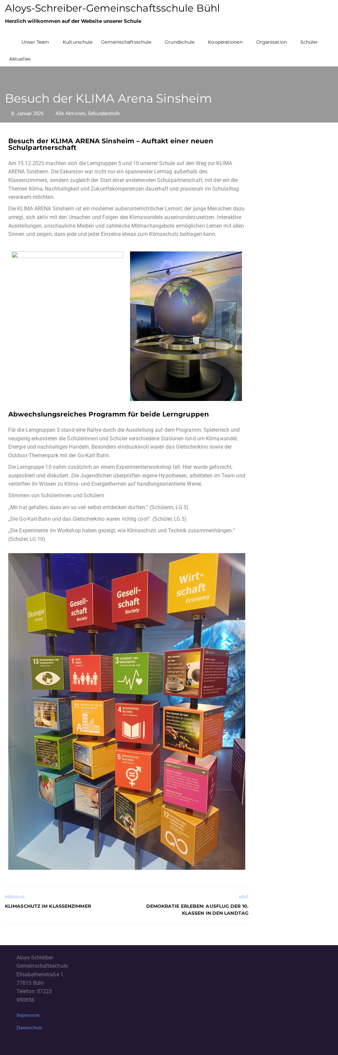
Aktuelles (20, 59)
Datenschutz (29, 1027)
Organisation (271, 42)
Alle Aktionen (70, 113)
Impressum (28, 1015)
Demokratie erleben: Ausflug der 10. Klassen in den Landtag (197, 909)
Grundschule (179, 42)
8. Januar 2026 (27, 113)
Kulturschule (77, 42)
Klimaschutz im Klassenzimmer (48, 906)
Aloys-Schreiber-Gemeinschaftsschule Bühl (112, 8)
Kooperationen (225, 42)
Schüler (309, 42)
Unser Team (35, 42)
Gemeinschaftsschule (126, 42)
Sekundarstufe (104, 113)
